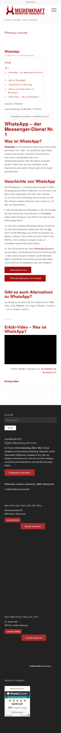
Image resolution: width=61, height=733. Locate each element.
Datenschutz (48, 483)
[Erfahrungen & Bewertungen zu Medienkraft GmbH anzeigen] (17, 715)
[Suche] (46, 10)
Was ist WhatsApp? (17, 80)
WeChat (20, 305)
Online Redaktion (27, 55)
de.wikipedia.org (48, 368)
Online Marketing (23, 447)
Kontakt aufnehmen (33, 526)
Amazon (31, 454)
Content (8, 451)
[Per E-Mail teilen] (52, 390)
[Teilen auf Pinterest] (26, 390)
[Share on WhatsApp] (17, 390)
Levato (22, 368)
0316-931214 (30, 2)
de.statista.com (49, 372)
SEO (34, 447)
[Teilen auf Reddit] (43, 390)
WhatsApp (12, 51)
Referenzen (10, 483)
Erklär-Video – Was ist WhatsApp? (24, 96)
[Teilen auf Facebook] (9, 390)
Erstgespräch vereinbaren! (19, 472)
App (49, 229)
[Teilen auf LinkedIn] (35, 390)
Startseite (17, 20)
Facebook (46, 213)
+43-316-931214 (12, 520)
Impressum (30, 483)
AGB (39, 483)
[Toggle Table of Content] (7, 68)
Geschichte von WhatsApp (20, 84)
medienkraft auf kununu (40, 665)
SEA (40, 447)
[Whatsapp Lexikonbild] (27, 39)
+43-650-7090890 (13, 631)
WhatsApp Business (44, 248)
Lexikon (25, 20)
